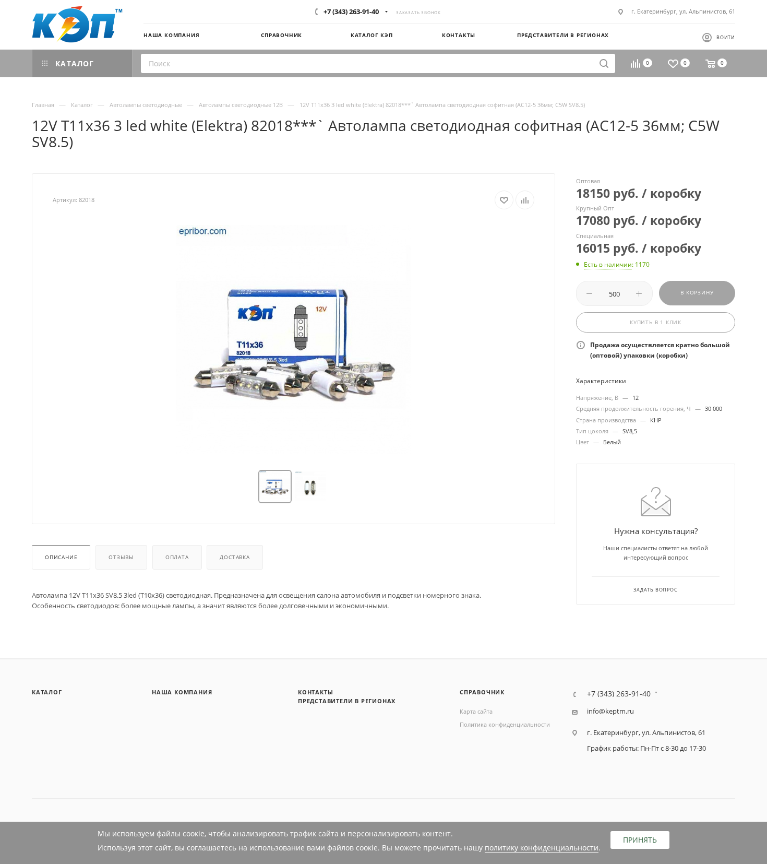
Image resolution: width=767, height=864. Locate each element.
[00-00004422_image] (293, 339)
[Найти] (604, 63)
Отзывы (121, 557)
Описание (61, 557)
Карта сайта (476, 711)
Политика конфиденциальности (505, 724)
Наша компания (182, 692)
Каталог (47, 692)
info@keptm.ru (610, 711)
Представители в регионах (347, 701)
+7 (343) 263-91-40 (351, 11)
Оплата (177, 557)
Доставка (234, 557)
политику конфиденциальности (541, 848)
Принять (640, 840)
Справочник (482, 692)
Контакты (315, 692)
